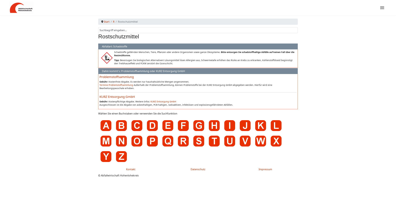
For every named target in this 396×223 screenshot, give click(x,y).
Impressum (265, 169)
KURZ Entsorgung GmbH (117, 97)
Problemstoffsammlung (116, 77)
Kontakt (130, 169)
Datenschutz (198, 169)
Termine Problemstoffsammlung (116, 84)
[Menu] (382, 7)
